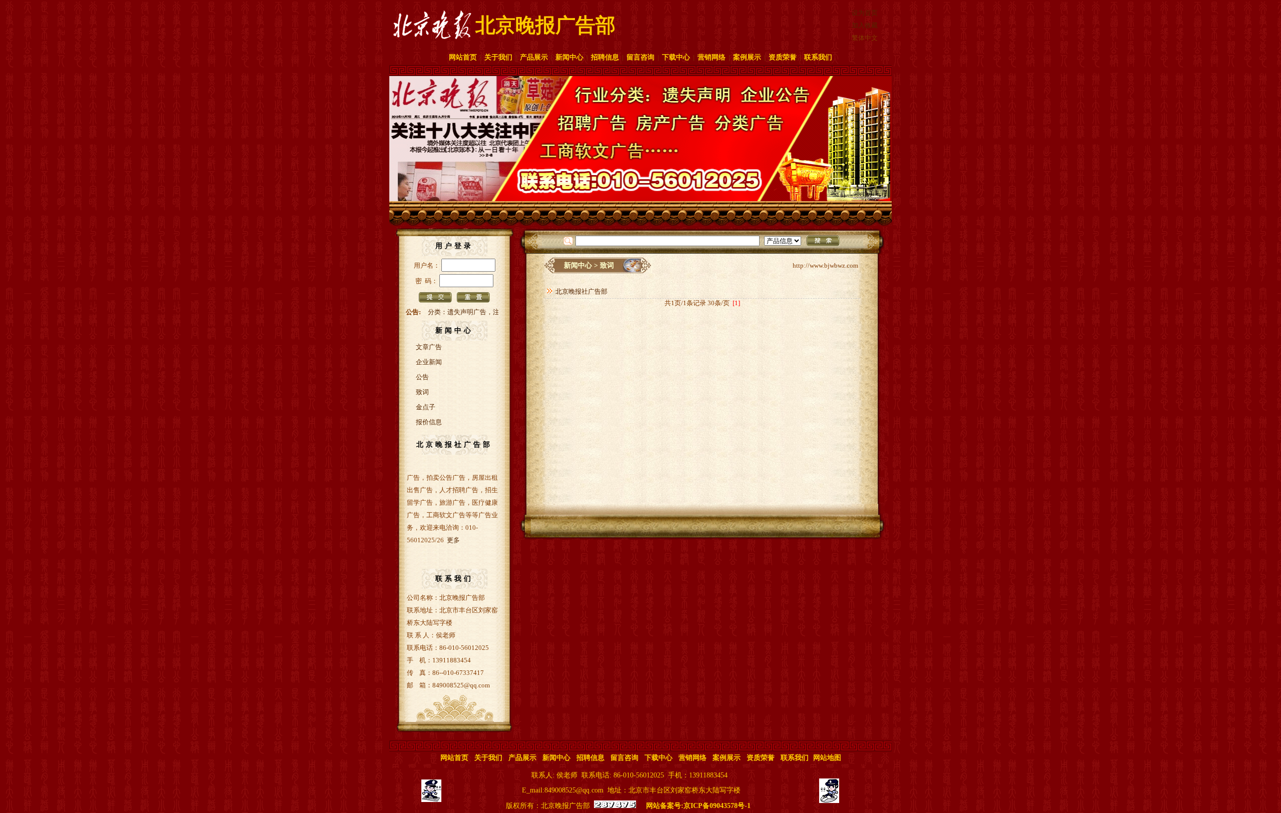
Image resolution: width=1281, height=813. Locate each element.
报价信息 (429, 422)
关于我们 (498, 57)
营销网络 (712, 57)
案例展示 (747, 57)
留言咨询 (640, 57)
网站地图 (827, 757)
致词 (422, 392)
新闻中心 (569, 57)
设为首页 (865, 13)
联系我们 (818, 57)
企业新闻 (429, 362)
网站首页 (463, 57)
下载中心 (676, 57)
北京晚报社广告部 (581, 291)
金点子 (425, 407)
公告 (422, 377)
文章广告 (429, 347)
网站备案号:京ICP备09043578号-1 (698, 805)
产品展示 (534, 57)
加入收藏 (865, 25)
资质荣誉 (783, 57)
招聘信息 (605, 57)
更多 (453, 525)
